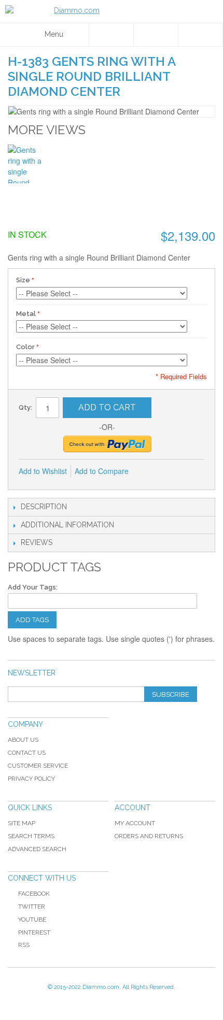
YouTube (32, 919)
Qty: (25, 407)
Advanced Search (37, 849)
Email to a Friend (150, 471)
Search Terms (31, 836)
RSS (24, 945)
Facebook (34, 893)
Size (23, 280)
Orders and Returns (149, 836)
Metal (26, 314)
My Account (135, 823)
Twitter (31, 906)
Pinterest (34, 932)
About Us (23, 739)
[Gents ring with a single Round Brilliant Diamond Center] (27, 164)
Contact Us (27, 752)
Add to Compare (102, 471)
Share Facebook (171, 471)
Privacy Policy (31, 778)
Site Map (21, 823)
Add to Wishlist (43, 471)
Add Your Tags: (33, 587)
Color (25, 347)
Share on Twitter (192, 471)
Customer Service (38, 765)
